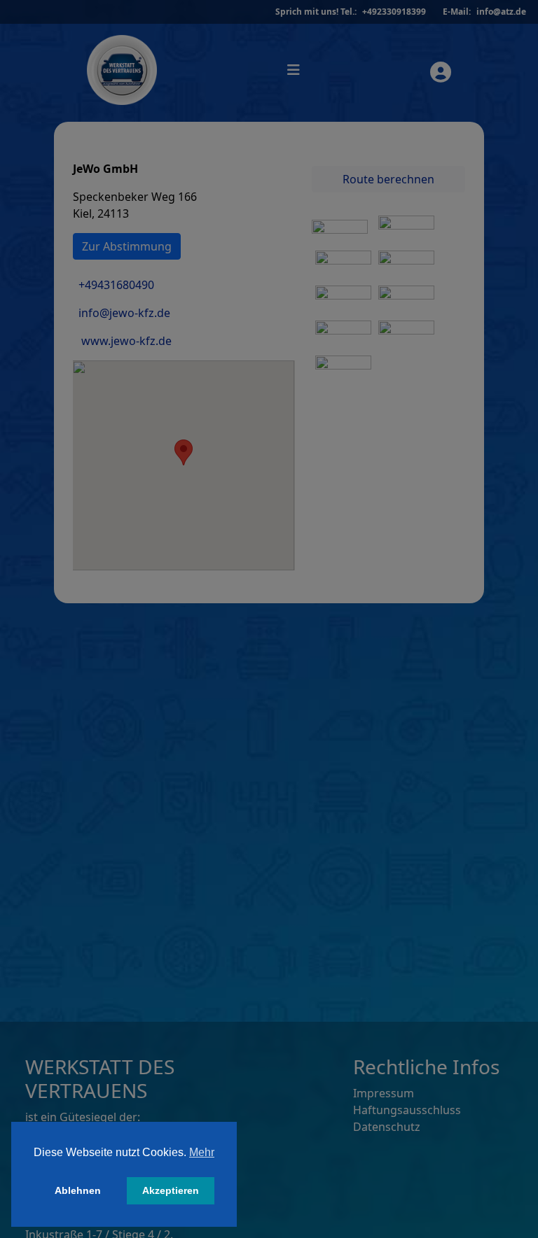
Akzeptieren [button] (170, 1190)
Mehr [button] (201, 1152)
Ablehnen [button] (78, 1190)
